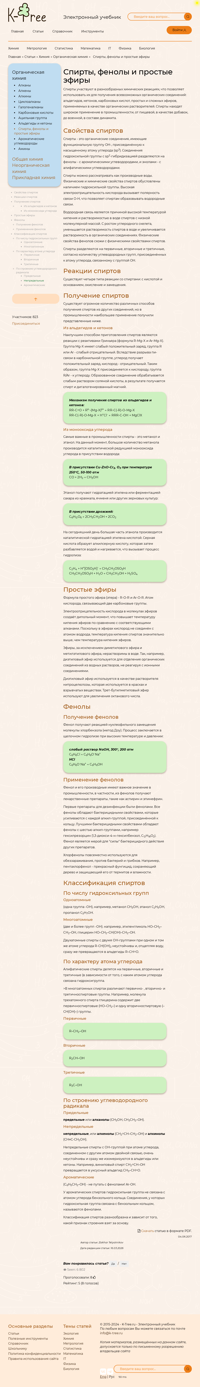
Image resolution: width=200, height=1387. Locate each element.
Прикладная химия (33, 177)
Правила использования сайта (33, 1359)
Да (113, 1263)
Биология (147, 48)
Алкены (24, 91)
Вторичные (31, 259)
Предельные (32, 275)
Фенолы (19, 219)
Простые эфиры (24, 215)
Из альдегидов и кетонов (40, 206)
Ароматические (34, 285)
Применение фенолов (31, 229)
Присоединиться (26, 323)
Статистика (64, 48)
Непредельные (34, 280)
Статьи (38, 31)
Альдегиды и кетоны (35, 123)
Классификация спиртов (30, 233)
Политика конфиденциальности (34, 1354)
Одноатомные (33, 242)
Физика (125, 48)
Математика (90, 48)
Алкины (24, 96)
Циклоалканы (29, 102)
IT (109, 48)
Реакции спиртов (25, 196)
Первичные (31, 254)
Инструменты (92, 31)
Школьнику (17, 1348)
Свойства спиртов (26, 192)
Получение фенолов (29, 224)
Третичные (31, 264)
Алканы (24, 85)
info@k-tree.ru (111, 1333)
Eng (103, 1377)
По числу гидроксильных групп (36, 238)
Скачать (147, 1231)
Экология (71, 1333)
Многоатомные (34, 246)
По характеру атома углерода (35, 251)
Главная (17, 31)
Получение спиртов (27, 201)
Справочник (62, 31)
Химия (13, 48)
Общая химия (27, 159)
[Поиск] (188, 17)
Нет (124, 1263)
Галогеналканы (30, 107)
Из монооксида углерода (40, 210)
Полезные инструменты (28, 1338)
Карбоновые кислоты (36, 113)
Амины (24, 149)
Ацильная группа (32, 118)
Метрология (37, 48)
